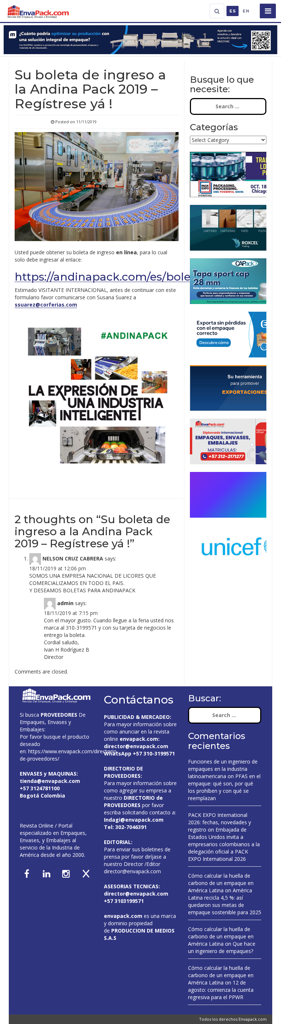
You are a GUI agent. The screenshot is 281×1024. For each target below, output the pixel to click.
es (232, 11)
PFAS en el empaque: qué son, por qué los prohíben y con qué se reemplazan (224, 787)
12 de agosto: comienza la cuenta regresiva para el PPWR (221, 990)
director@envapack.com (132, 871)
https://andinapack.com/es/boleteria (115, 277)
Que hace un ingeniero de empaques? (221, 947)
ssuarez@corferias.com (46, 304)
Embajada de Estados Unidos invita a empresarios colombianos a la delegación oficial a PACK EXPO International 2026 (224, 844)
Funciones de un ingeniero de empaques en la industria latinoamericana (223, 769)
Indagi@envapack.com (134, 819)
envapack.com (139, 738)
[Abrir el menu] (268, 11)
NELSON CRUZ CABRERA (72, 558)
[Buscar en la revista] (217, 11)
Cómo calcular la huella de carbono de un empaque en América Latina (221, 883)
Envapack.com (253, 1019)
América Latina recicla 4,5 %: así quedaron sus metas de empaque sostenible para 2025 (224, 901)
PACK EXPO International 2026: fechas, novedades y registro (219, 822)
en (246, 11)
